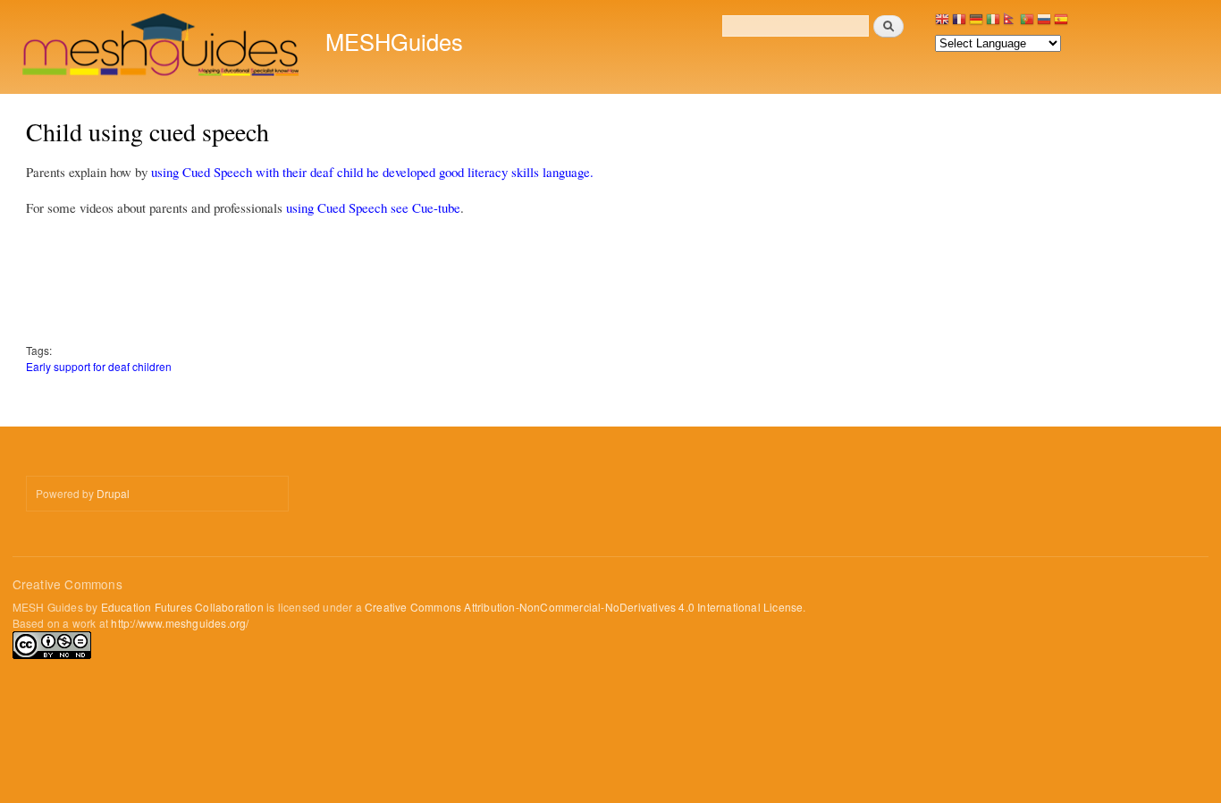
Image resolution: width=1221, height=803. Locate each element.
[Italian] (993, 24)
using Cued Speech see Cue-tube (373, 207)
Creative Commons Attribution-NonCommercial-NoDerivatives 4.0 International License (584, 606)
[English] (942, 24)
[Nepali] (1010, 24)
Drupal (113, 493)
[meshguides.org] (162, 47)
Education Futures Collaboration (182, 606)
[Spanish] (1061, 24)
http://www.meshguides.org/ (179, 622)
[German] (976, 24)
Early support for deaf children (99, 366)
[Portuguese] (1027, 24)
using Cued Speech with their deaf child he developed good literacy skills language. (372, 172)
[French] (959, 24)
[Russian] (1044, 24)
